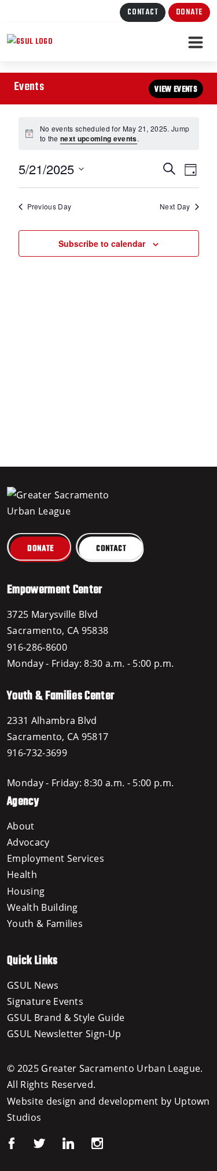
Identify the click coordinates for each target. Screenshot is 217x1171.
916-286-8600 (37, 647)
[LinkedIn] (59, 1142)
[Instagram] (88, 1142)
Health (22, 874)
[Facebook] (11, 1142)
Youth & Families (45, 923)
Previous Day (49, 206)
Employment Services (55, 858)
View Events (176, 89)
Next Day (175, 206)
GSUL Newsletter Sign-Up (64, 1033)
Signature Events (45, 1001)
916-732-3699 (37, 752)
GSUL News (32, 985)
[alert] (109, 133)
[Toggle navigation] (195, 42)
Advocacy (28, 842)
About (21, 826)
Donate (189, 12)
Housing (26, 891)
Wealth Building (42, 907)
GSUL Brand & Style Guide (66, 1017)
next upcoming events (98, 138)
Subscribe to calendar (101, 243)
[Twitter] (30, 1142)
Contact (142, 12)
